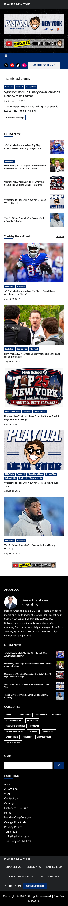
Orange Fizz (31, 87)
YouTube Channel (35, 886)
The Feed (21, 286)
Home (8, 812)
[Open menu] (6, 55)
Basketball (9, 162)
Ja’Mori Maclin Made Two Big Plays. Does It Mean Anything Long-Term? (23, 147)
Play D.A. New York (17, 4)
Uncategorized (44, 737)
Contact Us (11, 798)
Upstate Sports (40, 411)
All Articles (11, 788)
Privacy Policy (13, 827)
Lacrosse (33, 731)
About (8, 784)
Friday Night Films (12, 411)
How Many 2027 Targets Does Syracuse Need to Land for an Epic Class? (25, 167)
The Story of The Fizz (17, 841)
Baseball (10, 715)
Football (19, 87)
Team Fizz (10, 831)
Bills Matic (9, 286)
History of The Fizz (16, 808)
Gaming (9, 803)
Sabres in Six (10, 478)
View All (60, 236)
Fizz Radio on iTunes (15, 726)
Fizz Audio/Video (14, 720)
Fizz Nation (32, 720)
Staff (6, 101)
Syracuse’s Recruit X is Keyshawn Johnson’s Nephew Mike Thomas (32, 94)
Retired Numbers (18, 836)
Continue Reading (15, 117)
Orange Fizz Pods (15, 822)
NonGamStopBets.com (18, 817)
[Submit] (59, 765)
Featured (9, 87)
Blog (7, 793)
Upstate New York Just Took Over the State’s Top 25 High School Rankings (24, 183)
